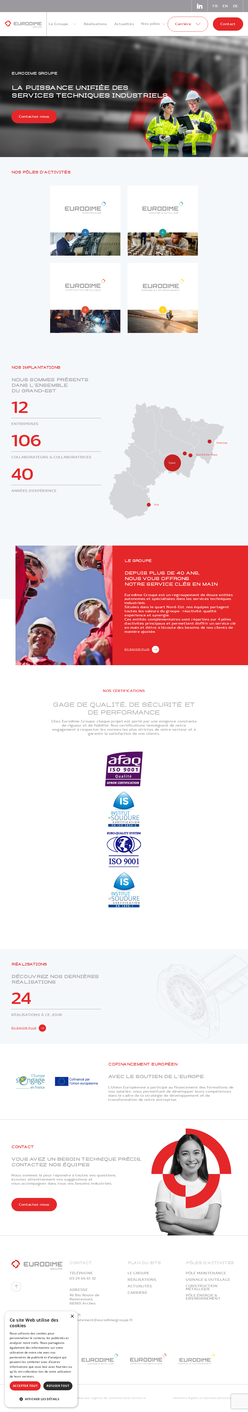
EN (225, 6)
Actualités (140, 1286)
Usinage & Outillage (208, 1279)
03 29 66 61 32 (83, 1278)
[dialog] (41, 1359)
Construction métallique (202, 1287)
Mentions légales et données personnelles (205, 1398)
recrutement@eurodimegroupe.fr (101, 1320)
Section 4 (139, 1398)
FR (215, 6)
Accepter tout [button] (25, 1386)
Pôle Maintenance (206, 1273)
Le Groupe (138, 1273)
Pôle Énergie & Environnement (203, 1297)
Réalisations (142, 1279)
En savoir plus (136, 649)
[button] (41, 1399)
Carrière (137, 1292)
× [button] (72, 1316)
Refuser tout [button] (57, 1386)
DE (235, 6)
